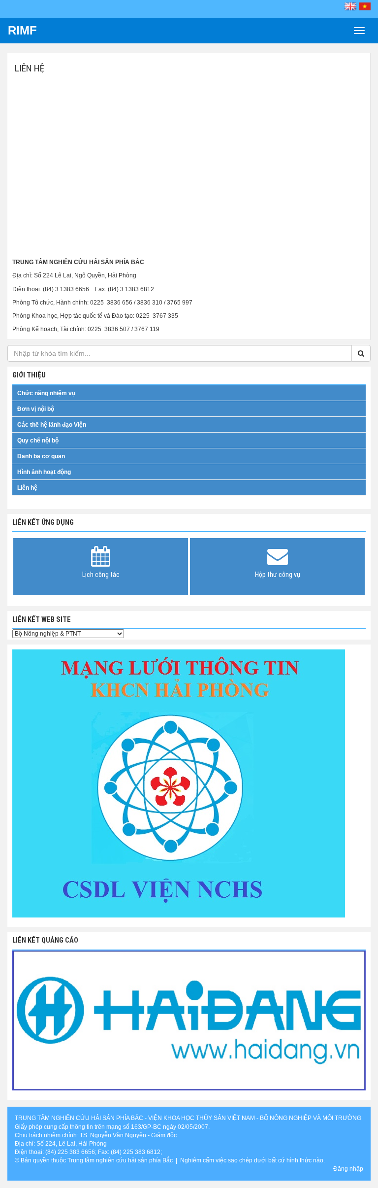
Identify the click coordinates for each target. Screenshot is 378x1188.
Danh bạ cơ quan (41, 456)
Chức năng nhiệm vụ (46, 393)
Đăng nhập (348, 1168)
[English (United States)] (350, 6)
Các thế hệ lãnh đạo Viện (51, 424)
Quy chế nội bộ (38, 440)
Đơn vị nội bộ (35, 409)
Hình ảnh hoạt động (44, 472)
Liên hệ (27, 487)
